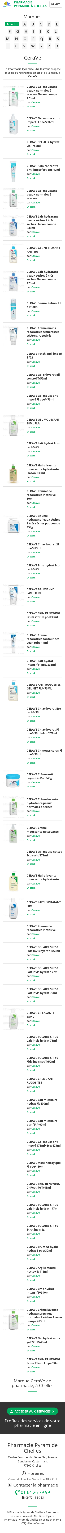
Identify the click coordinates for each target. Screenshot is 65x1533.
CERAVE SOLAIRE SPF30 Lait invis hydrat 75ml (42, 1038)
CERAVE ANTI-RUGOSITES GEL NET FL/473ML (44, 686)
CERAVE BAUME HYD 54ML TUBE (40, 591)
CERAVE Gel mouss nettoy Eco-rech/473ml (44, 853)
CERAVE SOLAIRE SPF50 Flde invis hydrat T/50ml (43, 949)
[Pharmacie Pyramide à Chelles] (7, 4)
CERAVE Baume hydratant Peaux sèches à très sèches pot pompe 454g (43, 521)
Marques (32, 16)
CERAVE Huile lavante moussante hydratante (43, 877)
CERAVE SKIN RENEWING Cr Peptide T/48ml (43, 1185)
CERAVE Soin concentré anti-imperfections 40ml (43, 168)
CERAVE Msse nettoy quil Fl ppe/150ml (44, 1164)
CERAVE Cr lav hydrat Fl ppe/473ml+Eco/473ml (43, 731)
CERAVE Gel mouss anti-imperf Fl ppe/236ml (43, 120)
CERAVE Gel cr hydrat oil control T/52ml (43, 376)
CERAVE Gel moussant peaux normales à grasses (42, 194)
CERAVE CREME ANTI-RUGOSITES (41, 1080)
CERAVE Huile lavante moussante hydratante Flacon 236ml (43, 469)
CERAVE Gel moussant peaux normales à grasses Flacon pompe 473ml (42, 92)
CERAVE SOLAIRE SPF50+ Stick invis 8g (43, 1227)
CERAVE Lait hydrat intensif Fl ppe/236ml (41, 663)
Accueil (27, 1516)
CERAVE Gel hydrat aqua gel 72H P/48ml (43, 1340)
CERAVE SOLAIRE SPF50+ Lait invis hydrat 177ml (43, 970)
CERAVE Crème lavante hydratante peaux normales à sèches (42, 803)
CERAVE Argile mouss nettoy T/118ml (41, 1269)
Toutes (13, 24)
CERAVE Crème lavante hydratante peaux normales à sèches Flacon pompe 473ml (44, 1315)
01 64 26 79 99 (35, 1492)
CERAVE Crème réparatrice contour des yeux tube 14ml (43, 639)
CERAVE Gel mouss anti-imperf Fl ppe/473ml (43, 397)
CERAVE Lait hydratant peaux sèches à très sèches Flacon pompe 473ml (42, 277)
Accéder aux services (32, 1411)
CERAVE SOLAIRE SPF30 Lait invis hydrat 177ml (42, 1206)
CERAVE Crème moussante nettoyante (43, 830)
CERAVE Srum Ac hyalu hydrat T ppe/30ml (42, 1248)
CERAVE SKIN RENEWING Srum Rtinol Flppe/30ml (43, 1361)
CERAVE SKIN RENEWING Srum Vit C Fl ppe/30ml (43, 615)
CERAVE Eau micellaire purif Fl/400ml (42, 1122)
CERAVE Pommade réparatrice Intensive (41, 928)
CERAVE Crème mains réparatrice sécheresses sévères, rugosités (43, 332)
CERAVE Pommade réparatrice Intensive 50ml (41, 495)
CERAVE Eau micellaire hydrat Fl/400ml (42, 1101)
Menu (56, 5)
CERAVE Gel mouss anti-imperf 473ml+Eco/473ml (44, 1143)
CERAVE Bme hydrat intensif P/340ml (40, 1290)
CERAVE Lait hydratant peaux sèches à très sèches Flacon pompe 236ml (42, 222)
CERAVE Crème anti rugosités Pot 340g (40, 776)
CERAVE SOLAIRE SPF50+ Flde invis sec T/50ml (43, 1059)
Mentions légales (44, 1516)
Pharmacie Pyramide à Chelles (30, 4)
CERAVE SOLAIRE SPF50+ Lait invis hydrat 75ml (43, 991)
